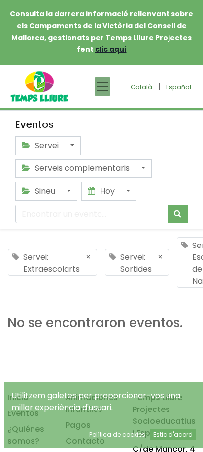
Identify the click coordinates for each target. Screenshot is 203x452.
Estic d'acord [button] (173, 434)
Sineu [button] (45, 191)
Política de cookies (117, 434)
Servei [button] (47, 145)
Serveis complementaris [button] (82, 168)
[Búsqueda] (178, 214)
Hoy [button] (107, 191)
